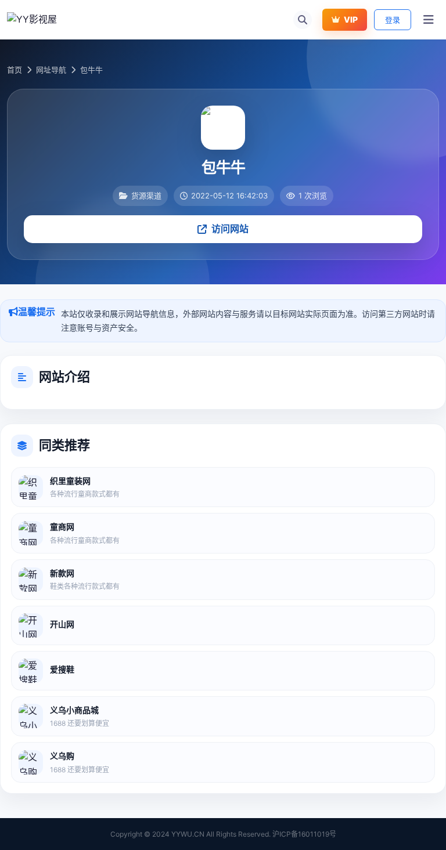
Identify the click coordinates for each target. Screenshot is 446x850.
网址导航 (51, 69)
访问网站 (230, 228)
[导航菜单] (428, 19)
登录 (392, 19)
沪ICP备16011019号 (304, 834)
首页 (14, 69)
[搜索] (302, 19)
